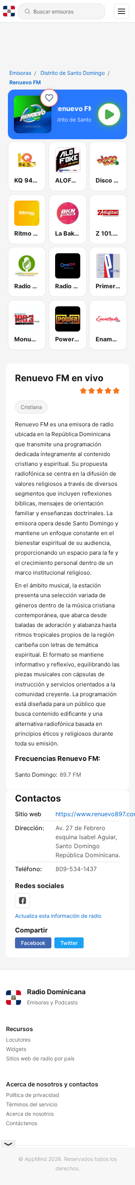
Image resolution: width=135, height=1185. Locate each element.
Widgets (16, 1049)
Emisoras (20, 73)
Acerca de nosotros (30, 1113)
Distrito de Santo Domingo (72, 73)
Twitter (69, 943)
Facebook (33, 943)
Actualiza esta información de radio (58, 916)
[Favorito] (49, 98)
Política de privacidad (32, 1095)
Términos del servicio (31, 1104)
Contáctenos (21, 1123)
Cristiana (31, 407)
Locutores (18, 1039)
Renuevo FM (25, 82)
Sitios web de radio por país (40, 1058)
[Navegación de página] (121, 11)
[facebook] (22, 900)
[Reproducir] (109, 114)
